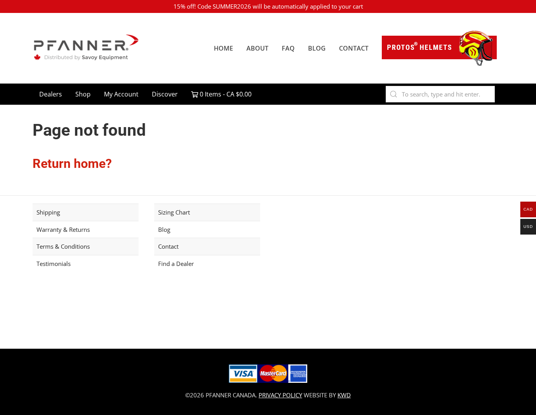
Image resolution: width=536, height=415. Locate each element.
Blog (317, 48)
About (257, 48)
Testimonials (53, 264)
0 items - (225, 94)
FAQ (288, 48)
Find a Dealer (176, 264)
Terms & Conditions (63, 246)
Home (223, 48)
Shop (83, 94)
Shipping (48, 212)
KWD (344, 395)
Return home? (72, 163)
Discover (165, 94)
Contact (353, 48)
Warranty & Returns (63, 229)
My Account (121, 94)
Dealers (50, 94)
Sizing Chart (174, 212)
